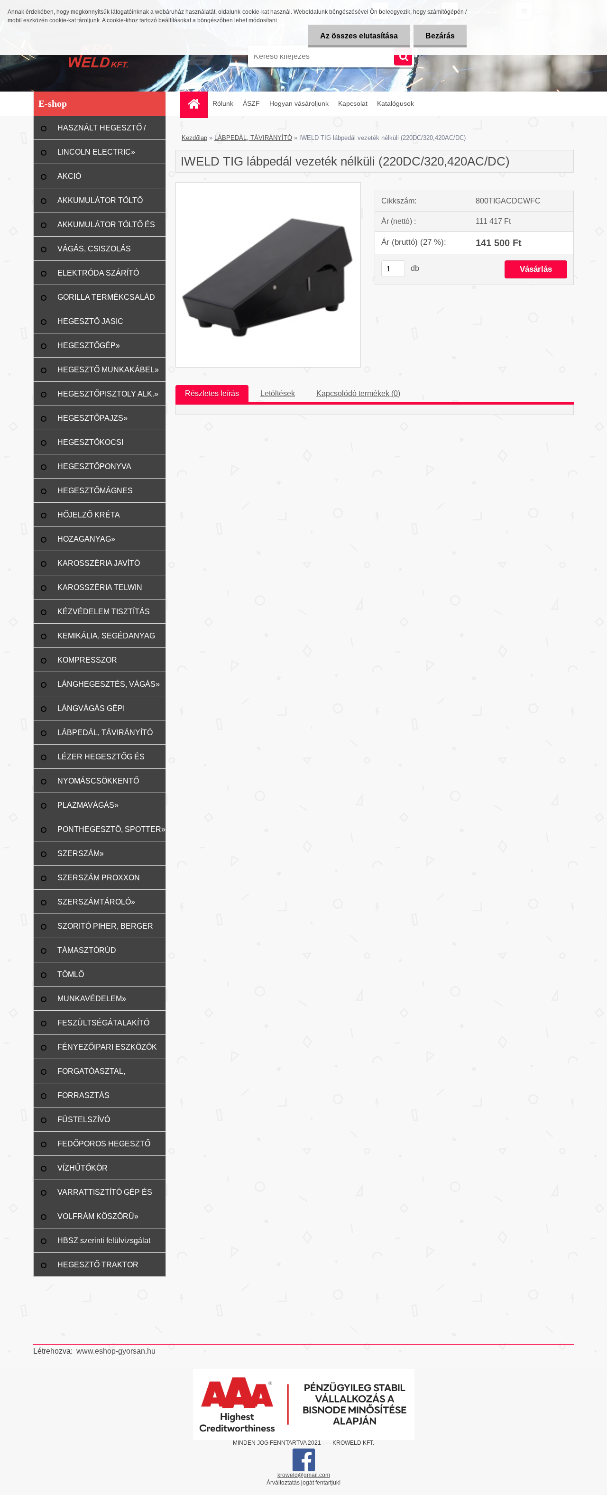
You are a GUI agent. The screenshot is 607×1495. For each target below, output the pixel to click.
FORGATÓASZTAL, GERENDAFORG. (91, 1075)
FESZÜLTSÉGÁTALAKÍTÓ (103, 1023)
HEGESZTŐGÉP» (88, 345)
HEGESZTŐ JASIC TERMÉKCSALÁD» (91, 325)
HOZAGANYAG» (86, 539)
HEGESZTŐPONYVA (94, 466)
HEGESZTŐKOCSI (90, 442)
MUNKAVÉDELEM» (91, 999)
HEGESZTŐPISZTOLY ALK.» (107, 394)
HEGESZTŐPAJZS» (92, 418)
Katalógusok (395, 103)
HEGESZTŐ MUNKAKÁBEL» (108, 370)
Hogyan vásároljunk (299, 103)
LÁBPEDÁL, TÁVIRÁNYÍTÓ (105, 733)
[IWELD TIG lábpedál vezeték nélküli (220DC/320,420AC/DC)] (268, 186)
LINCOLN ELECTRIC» (96, 152)
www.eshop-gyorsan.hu (116, 1351)
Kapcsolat (353, 103)
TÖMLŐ (70, 974)
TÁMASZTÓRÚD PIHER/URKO (86, 954)
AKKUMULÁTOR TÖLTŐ (100, 200)
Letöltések (277, 393)
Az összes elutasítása (359, 36)
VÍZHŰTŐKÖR (82, 1168)
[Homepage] (197, 104)
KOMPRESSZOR (87, 660)
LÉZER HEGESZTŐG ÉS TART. (101, 761)
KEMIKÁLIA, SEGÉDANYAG (106, 636)
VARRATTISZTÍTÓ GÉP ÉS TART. (104, 1196)
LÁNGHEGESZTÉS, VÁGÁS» (108, 684)
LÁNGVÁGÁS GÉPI (91, 708)
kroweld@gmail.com (303, 1475)
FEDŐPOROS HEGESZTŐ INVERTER (103, 1148)
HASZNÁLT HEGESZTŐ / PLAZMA (101, 132)
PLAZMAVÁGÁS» (88, 805)
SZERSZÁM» (80, 853)
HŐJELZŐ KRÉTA (88, 515)
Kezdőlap (194, 137)
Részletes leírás (212, 393)
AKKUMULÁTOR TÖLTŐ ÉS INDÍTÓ (106, 229)
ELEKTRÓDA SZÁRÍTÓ (98, 273)
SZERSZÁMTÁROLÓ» (96, 902)
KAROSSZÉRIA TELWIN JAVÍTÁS (99, 591)
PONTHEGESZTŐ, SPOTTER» (111, 829)
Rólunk (222, 103)
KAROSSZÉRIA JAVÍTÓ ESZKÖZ (98, 567)
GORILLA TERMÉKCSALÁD (106, 297)
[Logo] (98, 56)
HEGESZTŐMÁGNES (95, 491)
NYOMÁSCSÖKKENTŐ (98, 781)
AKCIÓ (69, 176)
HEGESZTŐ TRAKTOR (97, 1265)
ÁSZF (251, 103)
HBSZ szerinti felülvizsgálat (103, 1241)
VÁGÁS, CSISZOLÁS (94, 249)
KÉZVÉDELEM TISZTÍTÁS (103, 612)
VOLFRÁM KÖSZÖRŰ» (97, 1216)
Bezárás (440, 36)
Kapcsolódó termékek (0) (358, 393)
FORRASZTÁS (83, 1095)
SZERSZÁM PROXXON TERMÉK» (98, 882)
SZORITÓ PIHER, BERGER (105, 926)
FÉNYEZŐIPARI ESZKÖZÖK (107, 1047)
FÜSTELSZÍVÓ (83, 1120)
